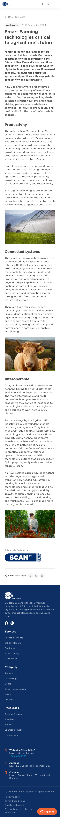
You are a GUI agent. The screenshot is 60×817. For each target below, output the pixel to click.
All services (11, 659)
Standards (10, 719)
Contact (9, 699)
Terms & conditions (15, 801)
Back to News (16, 17)
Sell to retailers (13, 643)
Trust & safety (12, 653)
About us (9, 673)
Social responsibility (15, 689)
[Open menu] (55, 4)
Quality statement (14, 805)
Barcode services (14, 638)
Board (8, 684)
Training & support (14, 714)
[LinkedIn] (12, 623)
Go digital (10, 648)
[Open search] (43, 4)
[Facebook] (6, 623)
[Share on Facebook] (30, 575)
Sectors (9, 724)
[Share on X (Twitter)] (36, 575)
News (8, 694)
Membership (11, 735)
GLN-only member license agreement (18, 810)
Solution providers (14, 730)
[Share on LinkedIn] (42, 575)
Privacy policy (12, 797)
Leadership (11, 678)
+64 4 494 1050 (18, 756)
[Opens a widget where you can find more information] (47, 812)
